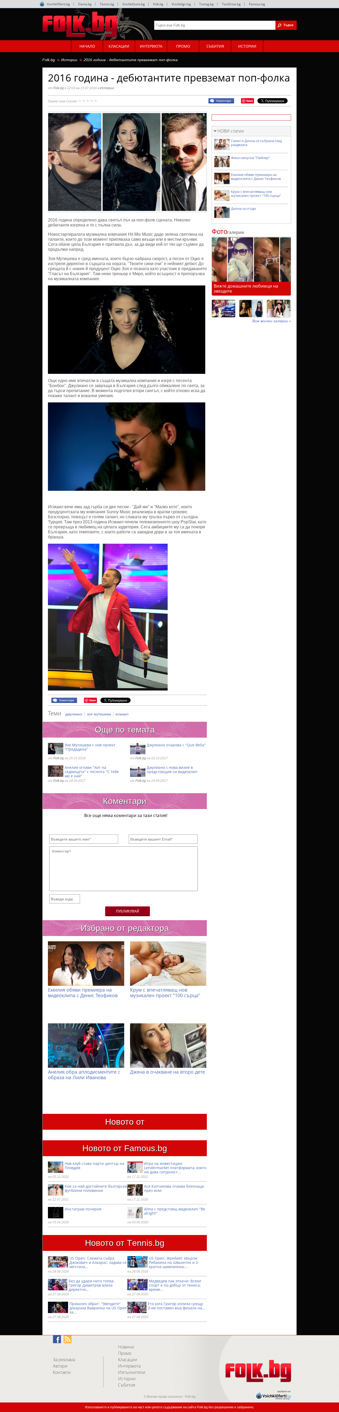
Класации (127, 1360)
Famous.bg (257, 4)
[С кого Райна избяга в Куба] (223, 308)
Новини (126, 1347)
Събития (126, 1385)
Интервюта (129, 1366)
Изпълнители (131, 1372)
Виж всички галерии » (271, 321)
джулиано (74, 714)
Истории (69, 60)
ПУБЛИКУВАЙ (127, 911)
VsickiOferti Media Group (42, 4)
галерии (228, 232)
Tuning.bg (206, 4)
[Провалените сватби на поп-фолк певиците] (279, 308)
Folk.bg (158, 4)
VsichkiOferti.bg (58, 4)
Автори (60, 1366)
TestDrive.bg (231, 4)
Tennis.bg (107, 4)
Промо (124, 1353)
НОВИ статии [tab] (230, 131)
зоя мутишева (99, 714)
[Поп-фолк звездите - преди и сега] (251, 308)
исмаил (121, 714)
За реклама (64, 1360)
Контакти (62, 1372)
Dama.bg (85, 4)
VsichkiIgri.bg (181, 4)
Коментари (223, 100)
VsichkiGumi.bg (133, 4)
